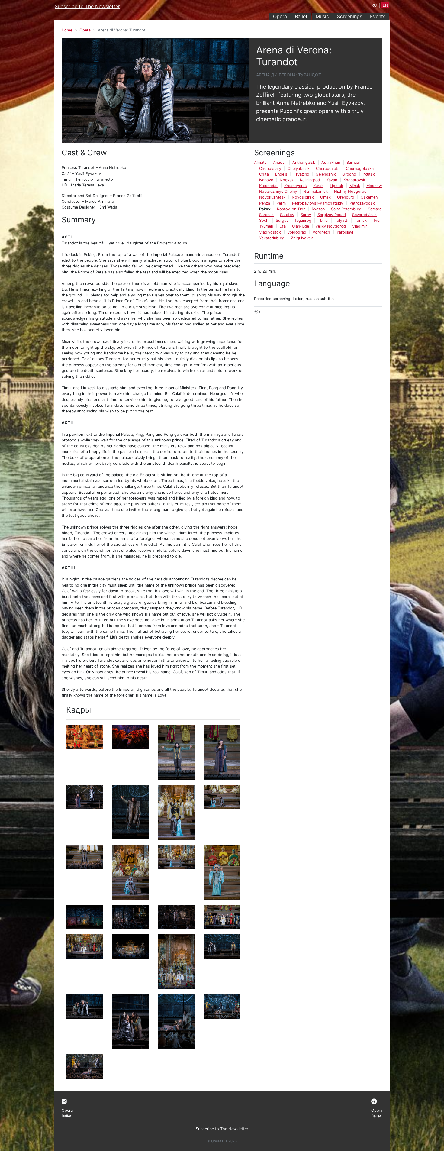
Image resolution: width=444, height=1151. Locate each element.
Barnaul (353, 162)
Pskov (265, 209)
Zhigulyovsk (302, 238)
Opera (280, 16)
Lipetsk (336, 185)
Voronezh (321, 232)
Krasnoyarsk (295, 185)
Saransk (266, 214)
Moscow (374, 185)
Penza (264, 203)
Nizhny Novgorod (350, 191)
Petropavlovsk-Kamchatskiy (317, 203)
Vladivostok (270, 232)
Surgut (282, 220)
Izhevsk (287, 180)
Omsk (325, 197)
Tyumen (266, 226)
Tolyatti (341, 220)
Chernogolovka (360, 168)
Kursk (318, 185)
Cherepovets (327, 168)
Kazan (331, 180)
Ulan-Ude (300, 226)
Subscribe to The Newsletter (87, 6)
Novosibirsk (303, 197)
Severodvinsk (364, 214)
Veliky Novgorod (330, 226)
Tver (377, 220)
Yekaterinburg (272, 238)
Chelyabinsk (299, 168)
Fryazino (301, 174)
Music (322, 16)
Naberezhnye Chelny (278, 191)
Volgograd (296, 232)
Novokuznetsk (272, 197)
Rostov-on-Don (291, 209)
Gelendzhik (326, 174)
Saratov (287, 214)
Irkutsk (368, 174)
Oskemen (369, 197)
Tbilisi (323, 220)
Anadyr (279, 162)
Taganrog (302, 220)
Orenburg (345, 197)
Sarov (306, 214)
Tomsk (361, 220)
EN (385, 5)
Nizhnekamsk (315, 191)
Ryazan (318, 209)
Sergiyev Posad (331, 214)
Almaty (260, 162)
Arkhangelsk (303, 162)
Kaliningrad (310, 180)
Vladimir (359, 226)
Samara (374, 209)
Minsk (354, 185)
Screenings (349, 16)
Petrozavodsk (362, 203)
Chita (264, 174)
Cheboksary (270, 168)
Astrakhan (330, 162)
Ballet (301, 16)
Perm (281, 203)
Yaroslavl (344, 232)
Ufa (282, 226)
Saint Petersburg (346, 209)
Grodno (349, 174)
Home (67, 30)
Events (377, 16)
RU (374, 5)
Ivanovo (266, 180)
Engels (281, 174)
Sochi (264, 220)
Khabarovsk (354, 180)
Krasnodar (268, 185)
